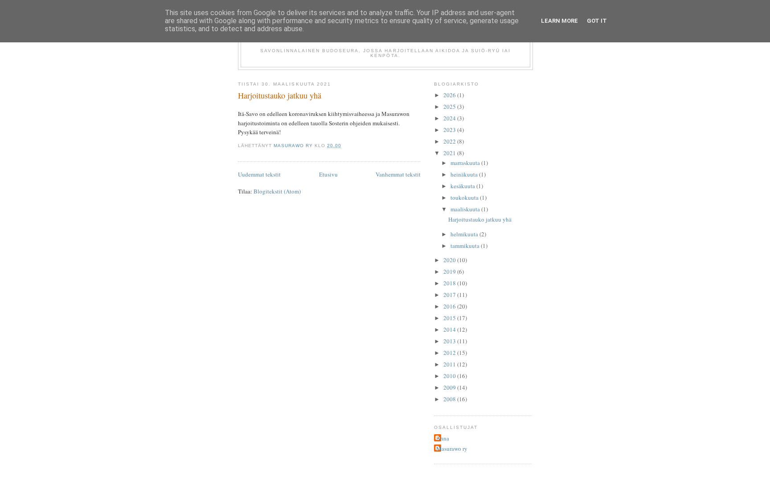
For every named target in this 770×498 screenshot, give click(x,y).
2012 (450, 353)
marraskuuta (466, 163)
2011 (450, 364)
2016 (450, 306)
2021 (450, 153)
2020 (450, 260)
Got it (597, 20)
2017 (450, 295)
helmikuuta (465, 234)
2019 (450, 272)
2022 (450, 141)
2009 (450, 387)
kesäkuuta (463, 186)
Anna (442, 438)
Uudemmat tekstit (259, 174)
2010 (450, 376)
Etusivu (328, 174)
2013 (450, 341)
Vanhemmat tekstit (398, 174)
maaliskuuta (466, 209)
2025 (450, 107)
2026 (450, 95)
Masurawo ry (451, 448)
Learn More (559, 20)
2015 (450, 318)
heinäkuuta (465, 174)
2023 (450, 130)
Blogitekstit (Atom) (277, 191)
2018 (450, 283)
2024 (450, 118)
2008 (450, 399)
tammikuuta (466, 246)
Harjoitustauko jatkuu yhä (279, 95)
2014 (450, 329)
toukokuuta (465, 197)
